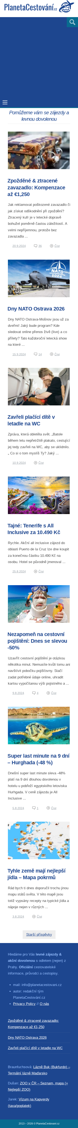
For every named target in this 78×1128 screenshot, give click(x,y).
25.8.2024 (19, 571)
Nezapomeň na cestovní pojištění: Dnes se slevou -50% (37, 640)
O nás (44, 1004)
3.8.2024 (18, 916)
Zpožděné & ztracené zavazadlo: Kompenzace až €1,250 (36, 187)
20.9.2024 (19, 246)
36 (40, 246)
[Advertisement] (39, 56)
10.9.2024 (19, 462)
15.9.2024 (19, 354)
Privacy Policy (24, 1004)
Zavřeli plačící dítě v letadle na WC (35, 1048)
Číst (57, 246)
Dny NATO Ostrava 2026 (36, 309)
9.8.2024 (18, 693)
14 (40, 354)
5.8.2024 (18, 808)
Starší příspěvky (39, 935)
